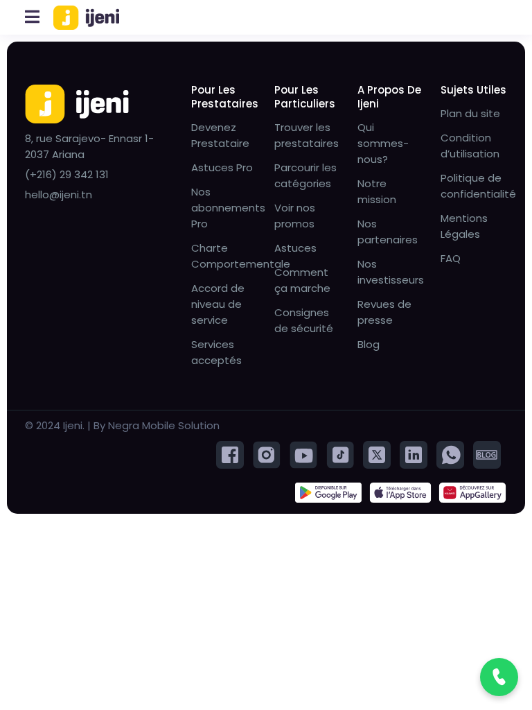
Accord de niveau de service (218, 304)
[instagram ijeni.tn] (266, 454)
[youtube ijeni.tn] (303, 454)
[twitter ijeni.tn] (376, 454)
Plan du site (470, 113)
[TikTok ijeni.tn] (340, 454)
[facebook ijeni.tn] (230, 454)
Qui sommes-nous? (383, 143)
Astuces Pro (222, 167)
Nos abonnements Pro (228, 207)
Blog (368, 344)
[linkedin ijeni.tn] (413, 454)
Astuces (295, 248)
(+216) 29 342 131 (67, 174)
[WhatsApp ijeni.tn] (450, 454)
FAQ (451, 258)
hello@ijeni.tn (58, 194)
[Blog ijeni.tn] (487, 454)
